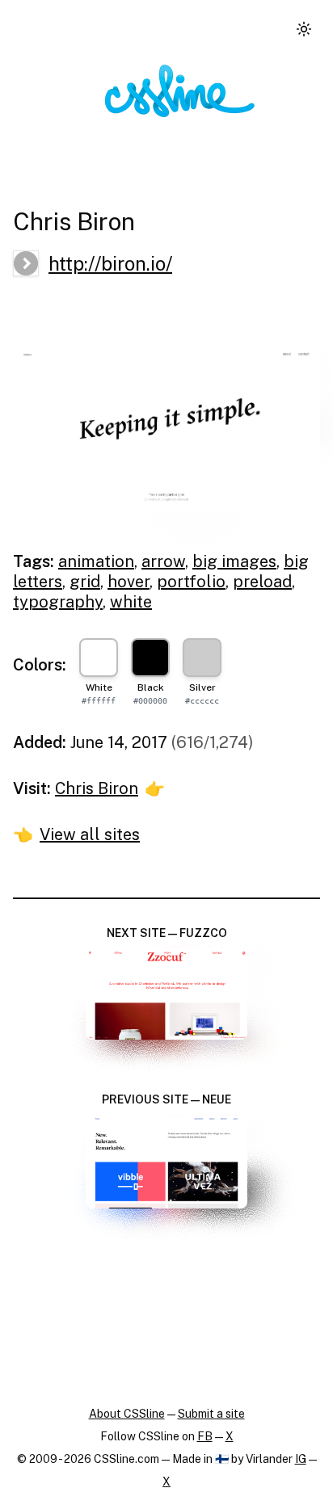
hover (128, 581)
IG (300, 1458)
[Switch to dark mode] (304, 29)
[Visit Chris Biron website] (166, 427)
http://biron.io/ (110, 263)
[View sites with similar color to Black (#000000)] (150, 657)
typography (58, 602)
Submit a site (211, 1413)
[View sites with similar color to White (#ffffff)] (98, 657)
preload (262, 581)
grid (85, 581)
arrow (163, 561)
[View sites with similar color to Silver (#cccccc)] (202, 657)
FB (205, 1436)
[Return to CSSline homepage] (180, 91)
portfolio (191, 581)
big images (234, 561)
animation (96, 561)
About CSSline (127, 1413)
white (131, 602)
